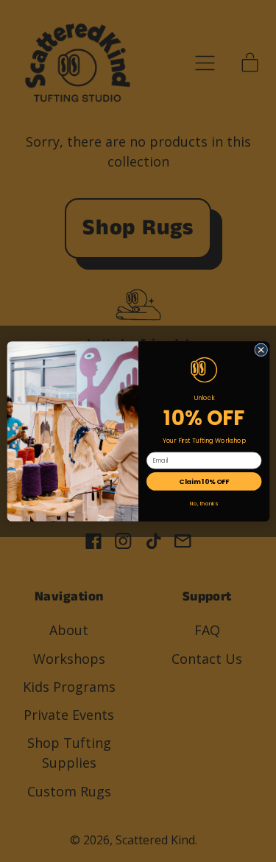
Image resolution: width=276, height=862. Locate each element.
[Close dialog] (260, 349)
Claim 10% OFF (204, 481)
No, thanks (204, 503)
